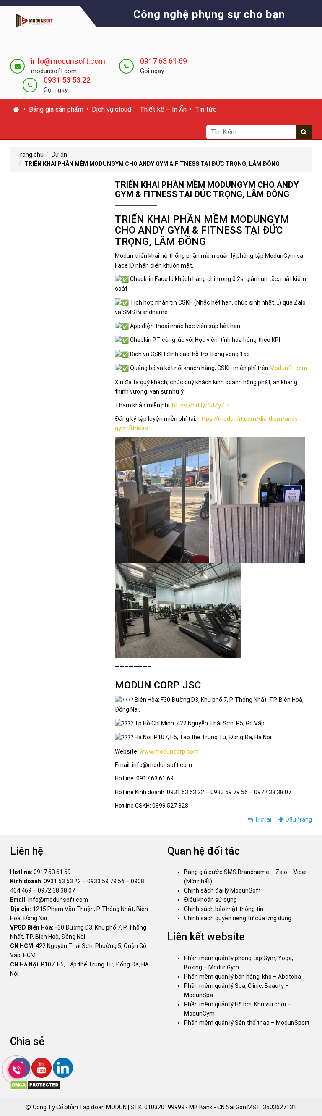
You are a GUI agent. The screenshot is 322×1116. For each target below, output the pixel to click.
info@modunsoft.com (68, 61)
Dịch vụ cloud (111, 109)
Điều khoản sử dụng (210, 899)
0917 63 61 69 (163, 61)
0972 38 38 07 (56, 890)
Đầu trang (298, 819)
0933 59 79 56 (106, 881)
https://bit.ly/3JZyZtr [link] (200, 405)
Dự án (59, 154)
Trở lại (262, 819)
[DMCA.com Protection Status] (35, 1084)
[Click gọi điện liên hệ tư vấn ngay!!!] (16, 1070)
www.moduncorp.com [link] (169, 751)
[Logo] (33, 20)
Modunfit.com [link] (288, 368)
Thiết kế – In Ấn (163, 109)
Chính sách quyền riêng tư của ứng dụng (237, 918)
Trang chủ (30, 154)
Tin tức (206, 109)
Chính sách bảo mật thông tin (223, 909)
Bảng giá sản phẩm (56, 109)
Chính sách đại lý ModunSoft (222, 890)
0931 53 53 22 (67, 80)
